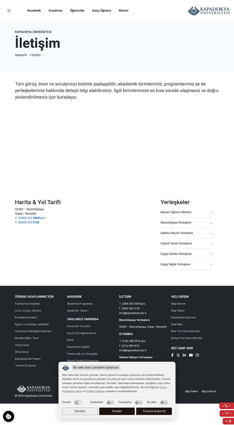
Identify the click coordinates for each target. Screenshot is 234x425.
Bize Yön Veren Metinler (185, 331)
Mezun (124, 10)
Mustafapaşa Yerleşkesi (176, 222)
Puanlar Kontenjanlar (27, 303)
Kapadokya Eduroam (183, 317)
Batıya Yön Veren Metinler (186, 338)
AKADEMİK (74, 296)
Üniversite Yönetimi (78, 326)
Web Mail (176, 324)
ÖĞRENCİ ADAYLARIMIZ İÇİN (34, 296)
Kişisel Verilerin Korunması (83, 360)
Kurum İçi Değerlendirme (81, 333)
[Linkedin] (184, 355)
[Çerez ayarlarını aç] (8, 416)
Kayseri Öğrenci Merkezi (176, 212)
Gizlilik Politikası (95, 391)
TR (226, 413)
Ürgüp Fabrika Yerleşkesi (176, 254)
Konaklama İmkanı (26, 317)
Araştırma (55, 10)
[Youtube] (191, 355)
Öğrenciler (77, 10)
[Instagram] (197, 355)
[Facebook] (172, 355)
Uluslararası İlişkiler (78, 347)
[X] (178, 355)
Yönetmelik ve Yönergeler (82, 353)
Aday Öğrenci (101, 10)
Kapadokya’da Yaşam (28, 358)
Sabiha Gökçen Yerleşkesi (177, 233)
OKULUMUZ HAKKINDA (83, 319)
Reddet (117, 411)
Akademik (34, 10)
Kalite (70, 340)
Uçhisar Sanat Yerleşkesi (176, 243)
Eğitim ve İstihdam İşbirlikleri (32, 324)
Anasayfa (21, 55)
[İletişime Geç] (226, 405)
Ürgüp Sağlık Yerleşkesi (175, 264)
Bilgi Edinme (178, 303)
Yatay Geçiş (22, 345)
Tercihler (80, 411)
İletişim (36, 55)
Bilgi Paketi (177, 310)
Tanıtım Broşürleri (25, 365)
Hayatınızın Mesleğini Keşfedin (33, 331)
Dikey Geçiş (22, 351)
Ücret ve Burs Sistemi (28, 310)
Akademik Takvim (77, 310)
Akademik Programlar (80, 303)
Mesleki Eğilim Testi (27, 338)
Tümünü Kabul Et (154, 411)
